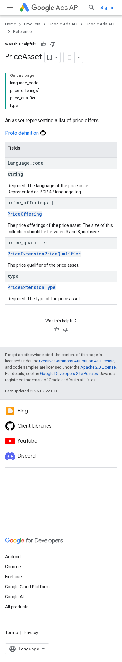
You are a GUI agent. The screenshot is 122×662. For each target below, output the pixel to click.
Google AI (14, 596)
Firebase (13, 576)
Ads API (68, 7)
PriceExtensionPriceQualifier (44, 254)
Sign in (107, 7)
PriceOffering (25, 214)
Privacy (31, 632)
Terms (11, 632)
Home (10, 24)
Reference (22, 31)
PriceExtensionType (32, 287)
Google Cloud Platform (27, 586)
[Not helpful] (53, 44)
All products (16, 606)
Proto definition (22, 133)
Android (13, 556)
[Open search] (91, 7)
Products (32, 24)
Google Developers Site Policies (69, 373)
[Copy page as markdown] (69, 57)
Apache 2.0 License (98, 367)
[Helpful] (43, 44)
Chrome (13, 566)
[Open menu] (10, 7)
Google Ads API (62, 24)
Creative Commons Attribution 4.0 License (76, 361)
